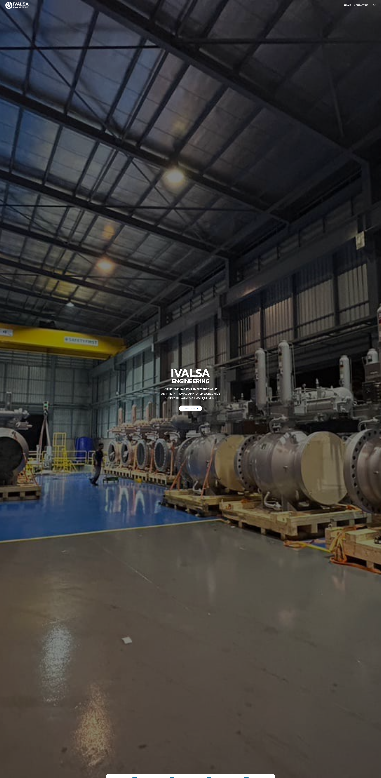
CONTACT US (361, 5)
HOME (347, 5)
